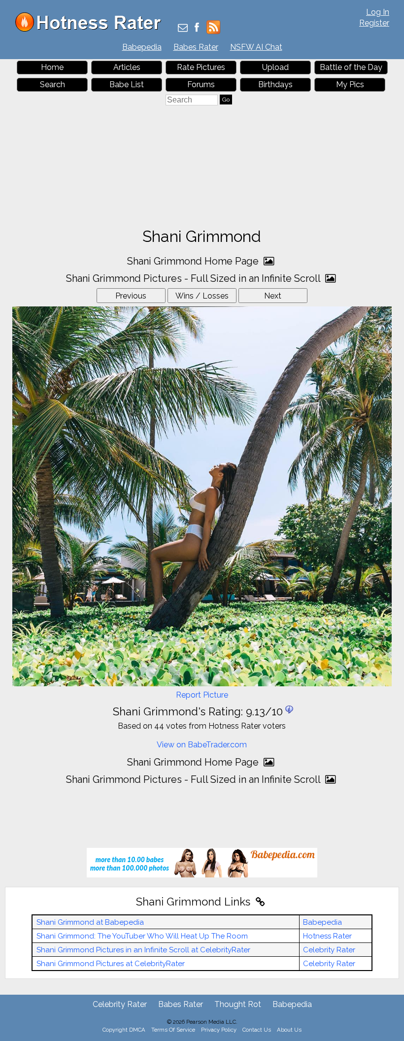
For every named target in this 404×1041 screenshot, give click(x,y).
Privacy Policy (218, 1029)
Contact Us (256, 1029)
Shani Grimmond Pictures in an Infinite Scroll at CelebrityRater (143, 949)
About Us (289, 1029)
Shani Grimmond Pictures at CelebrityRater (110, 963)
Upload (275, 67)
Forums (201, 84)
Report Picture (202, 695)
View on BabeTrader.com (202, 744)
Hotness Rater (327, 936)
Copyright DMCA (123, 1029)
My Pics (350, 84)
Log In (377, 12)
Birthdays (275, 84)
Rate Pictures (201, 67)
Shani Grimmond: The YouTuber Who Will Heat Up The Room (142, 936)
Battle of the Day (351, 67)
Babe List (126, 84)
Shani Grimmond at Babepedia (90, 922)
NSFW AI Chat (256, 47)
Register (374, 23)
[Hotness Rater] (91, 29)
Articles (126, 67)
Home (52, 67)
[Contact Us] (182, 28)
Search (52, 84)
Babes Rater (195, 47)
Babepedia (142, 47)
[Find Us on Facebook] (197, 28)
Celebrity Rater (329, 949)
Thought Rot (237, 1004)
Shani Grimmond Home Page (194, 261)
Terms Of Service (173, 1029)
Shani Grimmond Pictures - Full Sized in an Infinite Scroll (194, 278)
